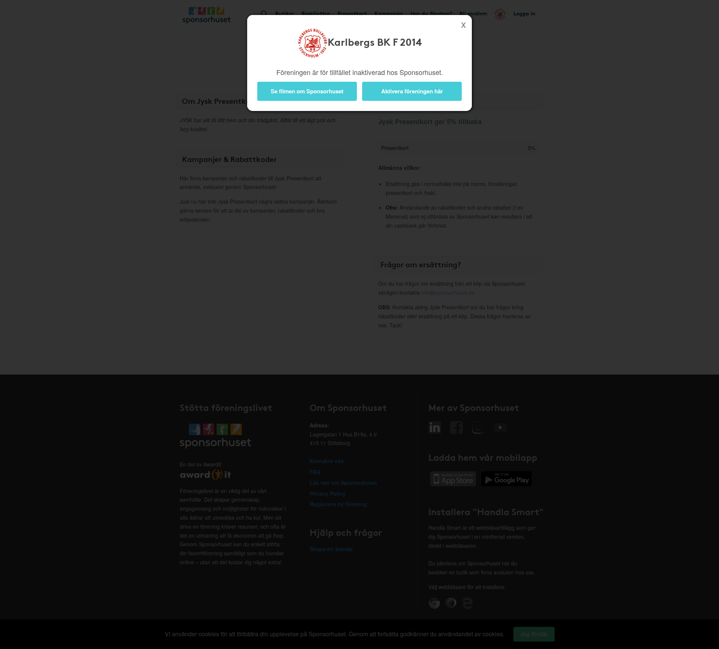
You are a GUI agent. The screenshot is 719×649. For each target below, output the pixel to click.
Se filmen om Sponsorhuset (307, 91)
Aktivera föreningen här (412, 91)
